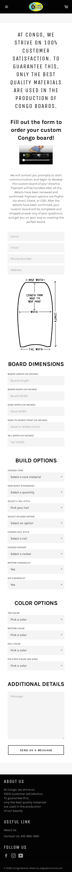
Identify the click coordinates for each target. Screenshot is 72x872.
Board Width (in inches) (22, 389)
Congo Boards (21, 868)
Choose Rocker (17, 547)
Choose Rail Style (18, 532)
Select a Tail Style (19, 501)
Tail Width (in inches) (21, 435)
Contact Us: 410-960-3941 (21, 836)
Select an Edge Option (21, 516)
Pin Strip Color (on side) (23, 659)
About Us (10, 830)
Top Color (14, 613)
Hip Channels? (16, 578)
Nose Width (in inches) (22, 404)
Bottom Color (16, 628)
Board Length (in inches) (23, 374)
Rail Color (14, 643)
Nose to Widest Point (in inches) (27, 420)
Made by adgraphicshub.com (46, 868)
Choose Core (15, 470)
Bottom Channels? (19, 562)
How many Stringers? (21, 485)
